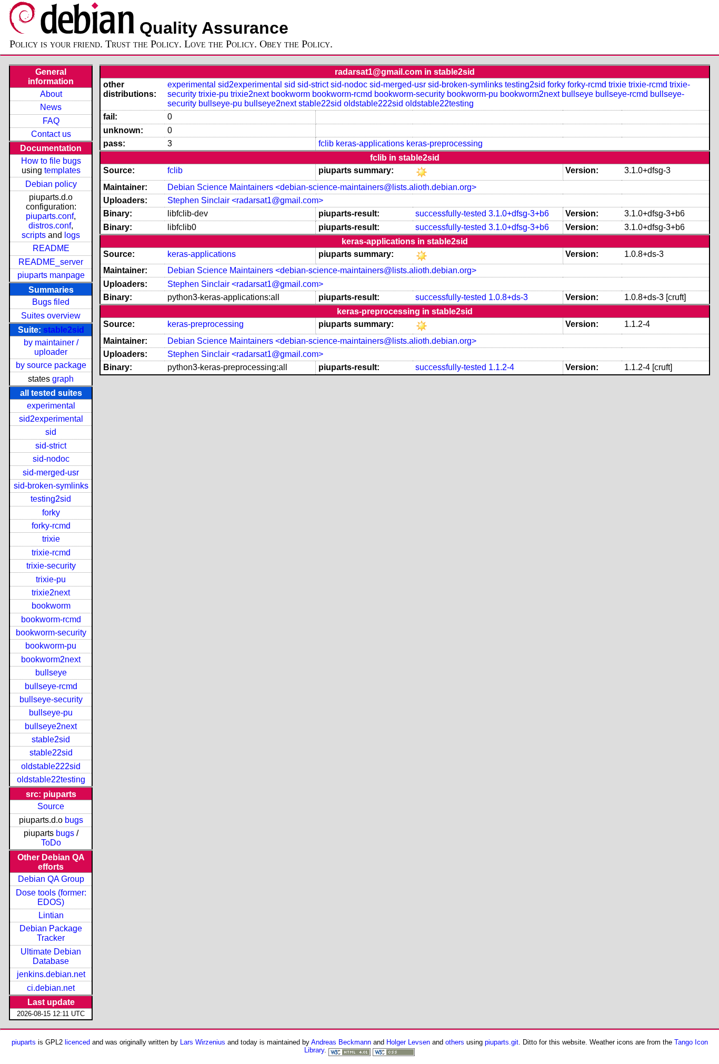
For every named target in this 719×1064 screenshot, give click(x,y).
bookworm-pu (50, 645)
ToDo (51, 842)
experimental (51, 405)
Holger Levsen (408, 1042)
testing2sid (51, 498)
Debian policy (51, 184)
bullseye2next (51, 726)
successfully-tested (450, 213)
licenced (77, 1042)
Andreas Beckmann (341, 1042)
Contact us (51, 134)
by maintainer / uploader (51, 347)
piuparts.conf (50, 216)
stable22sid (51, 752)
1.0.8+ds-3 (508, 297)
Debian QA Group (51, 878)
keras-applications (370, 143)
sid (50, 431)
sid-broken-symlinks (51, 485)
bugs (74, 820)
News (51, 107)
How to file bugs (51, 160)
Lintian (51, 915)
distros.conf (49, 225)
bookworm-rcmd (51, 619)
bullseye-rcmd (51, 686)
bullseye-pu (51, 712)
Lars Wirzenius (202, 1042)
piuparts (24, 1042)
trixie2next (51, 592)
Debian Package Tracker (50, 933)
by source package (51, 365)
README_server (50, 261)
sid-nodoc (51, 458)
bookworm (51, 605)
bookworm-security (51, 632)
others (454, 1042)
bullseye (51, 672)
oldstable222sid (51, 766)
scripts (34, 235)
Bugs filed (50, 301)
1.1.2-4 (501, 367)
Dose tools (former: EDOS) (51, 897)
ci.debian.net (51, 987)
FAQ (51, 120)
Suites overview (51, 315)
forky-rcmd (51, 525)
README (51, 248)
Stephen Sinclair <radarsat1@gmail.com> (245, 200)
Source (50, 806)
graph (63, 378)
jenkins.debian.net (51, 974)
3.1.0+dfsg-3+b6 (518, 213)
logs (72, 235)
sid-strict (50, 445)
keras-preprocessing (444, 143)
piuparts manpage (51, 275)
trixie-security (51, 565)
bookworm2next (51, 659)
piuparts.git (501, 1042)
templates (62, 170)
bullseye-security (51, 699)
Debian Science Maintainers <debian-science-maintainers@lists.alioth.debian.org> (321, 187)
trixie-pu (51, 579)
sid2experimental (51, 418)
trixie (51, 538)
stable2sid (63, 329)
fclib (326, 143)
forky (51, 512)
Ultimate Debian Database (51, 956)
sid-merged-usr (51, 472)
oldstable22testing (51, 779)
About (51, 94)
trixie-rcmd (51, 552)
